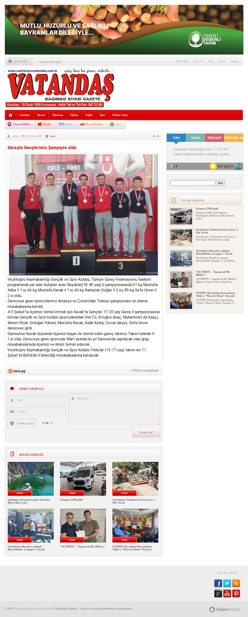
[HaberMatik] (230, 609)
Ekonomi (58, 114)
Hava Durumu (93, 124)
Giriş (210, 61)
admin (15, 136)
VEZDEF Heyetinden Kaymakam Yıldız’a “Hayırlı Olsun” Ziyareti (132, 548)
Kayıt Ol (198, 61)
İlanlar (48, 124)
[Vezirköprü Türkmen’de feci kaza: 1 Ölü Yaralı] (181, 244)
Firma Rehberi (22, 124)
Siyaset (41, 114)
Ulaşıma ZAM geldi (50, 61)
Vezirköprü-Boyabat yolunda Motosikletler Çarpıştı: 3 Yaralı (26, 548)
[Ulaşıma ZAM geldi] (181, 223)
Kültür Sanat (120, 114)
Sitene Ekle (182, 61)
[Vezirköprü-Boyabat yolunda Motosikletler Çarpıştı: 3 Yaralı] (181, 265)
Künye (222, 61)
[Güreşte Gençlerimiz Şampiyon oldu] (83, 275)
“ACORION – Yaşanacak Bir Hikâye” (82, 546)
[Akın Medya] (212, 609)
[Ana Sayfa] (10, 115)
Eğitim (74, 114)
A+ (158, 136)
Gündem (25, 114)
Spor (102, 114)
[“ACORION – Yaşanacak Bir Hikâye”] (181, 286)
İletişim (235, 61)
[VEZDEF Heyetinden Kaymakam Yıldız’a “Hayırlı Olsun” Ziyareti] (181, 308)
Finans (68, 124)
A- (155, 136)
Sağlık (89, 114)
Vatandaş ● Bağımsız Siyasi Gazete (33, 608)
